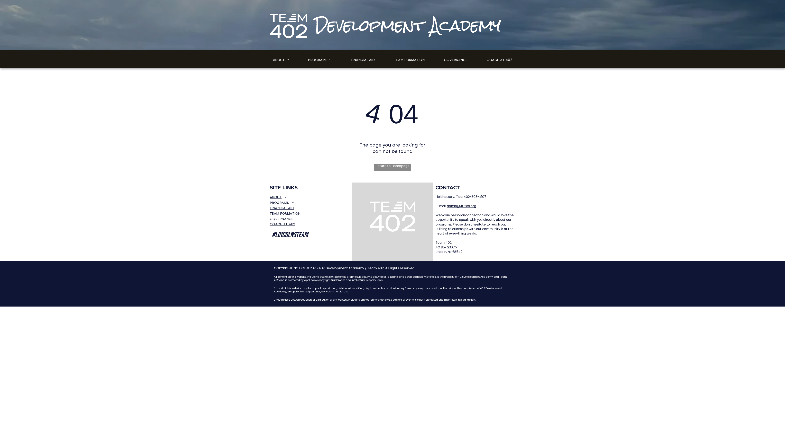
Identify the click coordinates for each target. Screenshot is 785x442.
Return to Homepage (392, 166)
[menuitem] (281, 60)
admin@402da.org (461, 206)
